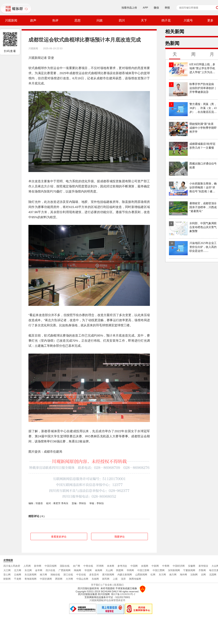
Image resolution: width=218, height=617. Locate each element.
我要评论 (119, 536)
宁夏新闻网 (189, 570)
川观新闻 (11, 20)
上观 (115, 578)
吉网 (203, 574)
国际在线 (64, 565)
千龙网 (17, 578)
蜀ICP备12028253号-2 (123, 594)
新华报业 (203, 565)
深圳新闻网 (174, 570)
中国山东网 (82, 578)
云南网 (17, 574)
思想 (77, 20)
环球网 (100, 565)
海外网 (183, 574)
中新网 (155, 565)
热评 (55, 20)
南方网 (43, 574)
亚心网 (7, 574)
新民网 (105, 578)
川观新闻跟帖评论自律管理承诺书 (107, 600)
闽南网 (77, 570)
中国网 (134, 565)
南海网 (98, 570)
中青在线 (88, 565)
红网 (153, 574)
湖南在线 (55, 574)
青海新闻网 (30, 578)
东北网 (28, 570)
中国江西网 (159, 570)
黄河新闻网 (108, 574)
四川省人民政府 (11, 565)
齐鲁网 (202, 570)
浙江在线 (68, 574)
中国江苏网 (143, 570)
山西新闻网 (141, 574)
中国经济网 (179, 565)
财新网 (7, 578)
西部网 (58, 578)
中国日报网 (51, 565)
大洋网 (69, 578)
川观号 (188, 20)
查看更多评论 (58, 536)
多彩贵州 (94, 574)
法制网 (194, 574)
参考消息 (122, 565)
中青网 (165, 565)
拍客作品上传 (129, 7)
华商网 (130, 570)
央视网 (144, 565)
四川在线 (50, 570)
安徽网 (191, 565)
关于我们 (95, 584)
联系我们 (119, 584)
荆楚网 (119, 570)
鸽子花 (166, 20)
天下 (144, 20)
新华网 (37, 565)
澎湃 (123, 578)
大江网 (7, 570)
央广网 (76, 565)
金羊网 (38, 570)
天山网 (109, 570)
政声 (33, 20)
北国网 (212, 574)
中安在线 (81, 574)
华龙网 (88, 570)
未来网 (110, 565)
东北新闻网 (30, 574)
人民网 (27, 565)
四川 (122, 20)
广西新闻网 (65, 570)
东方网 (162, 574)
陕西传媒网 (135, 578)
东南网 (95, 578)
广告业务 (107, 584)
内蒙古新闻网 (125, 574)
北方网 (17, 570)
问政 (100, 20)
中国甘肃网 (46, 578)
